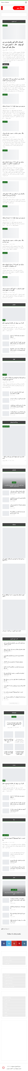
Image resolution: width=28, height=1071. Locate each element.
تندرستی (4, 1031)
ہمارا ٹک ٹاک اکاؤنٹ (9, 980)
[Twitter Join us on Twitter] (9, 943)
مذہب (19, 1044)
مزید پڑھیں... (5, 64)
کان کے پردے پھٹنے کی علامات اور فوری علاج (13, 323)
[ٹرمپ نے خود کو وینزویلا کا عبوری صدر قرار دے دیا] (14, 829)
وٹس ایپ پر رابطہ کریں (9, 986)
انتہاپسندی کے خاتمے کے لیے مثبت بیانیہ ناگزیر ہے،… (19, 740)
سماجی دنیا (7, 1009)
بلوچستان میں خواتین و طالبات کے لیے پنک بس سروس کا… (8, 753)
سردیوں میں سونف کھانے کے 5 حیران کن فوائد (13, 106)
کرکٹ (8, 1055)
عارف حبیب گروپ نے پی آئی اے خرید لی (17, 398)
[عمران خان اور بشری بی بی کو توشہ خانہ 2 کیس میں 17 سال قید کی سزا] (14, 32)
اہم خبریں (5, 25)
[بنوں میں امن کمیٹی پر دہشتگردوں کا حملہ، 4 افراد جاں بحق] (5, 513)
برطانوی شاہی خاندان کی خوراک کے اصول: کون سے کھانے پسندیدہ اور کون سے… (17, 900)
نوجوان (6, 1015)
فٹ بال (10, 1044)
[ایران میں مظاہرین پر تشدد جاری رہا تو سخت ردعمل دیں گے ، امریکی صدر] (5, 868)
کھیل (6, 1012)
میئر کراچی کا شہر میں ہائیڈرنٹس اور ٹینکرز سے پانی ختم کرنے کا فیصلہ (14, 486)
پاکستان (4, 374)
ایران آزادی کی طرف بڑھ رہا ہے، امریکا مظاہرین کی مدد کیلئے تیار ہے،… (17, 854)
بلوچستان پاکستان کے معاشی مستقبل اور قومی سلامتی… (19, 753)
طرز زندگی (19, 1042)
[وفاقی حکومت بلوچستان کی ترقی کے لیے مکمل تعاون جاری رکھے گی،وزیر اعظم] (14, 721)
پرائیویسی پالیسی (8, 960)
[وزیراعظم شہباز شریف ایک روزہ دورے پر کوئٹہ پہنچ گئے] (8, 734)
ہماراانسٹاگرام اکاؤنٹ (9, 977)
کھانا (12, 1055)
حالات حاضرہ (5, 835)
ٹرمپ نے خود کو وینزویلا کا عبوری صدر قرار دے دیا (13, 692)
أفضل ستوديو (10, 1068)
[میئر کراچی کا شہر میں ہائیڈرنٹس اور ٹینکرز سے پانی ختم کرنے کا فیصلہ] (14, 481)
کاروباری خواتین (19, 1052)
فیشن (14, 1044)
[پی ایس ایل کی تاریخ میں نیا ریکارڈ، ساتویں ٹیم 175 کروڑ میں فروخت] (14, 369)
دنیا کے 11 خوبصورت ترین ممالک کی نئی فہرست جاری (14, 893)
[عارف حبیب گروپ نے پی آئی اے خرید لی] (5, 400)
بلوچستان (14, 716)
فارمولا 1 (5, 1044)
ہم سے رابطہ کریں (6, 1057)
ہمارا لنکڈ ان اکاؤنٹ (9, 983)
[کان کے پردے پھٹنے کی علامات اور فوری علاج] (14, 314)
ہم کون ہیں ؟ (15, 1057)
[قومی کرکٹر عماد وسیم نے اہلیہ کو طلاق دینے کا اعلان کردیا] (5, 393)
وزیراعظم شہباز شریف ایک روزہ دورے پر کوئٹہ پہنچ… (8, 740)
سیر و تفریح (21, 1039)
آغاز (13, 1026)
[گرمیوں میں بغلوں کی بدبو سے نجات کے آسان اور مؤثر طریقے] (5, 811)
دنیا (8, 1036)
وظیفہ (4, 1049)
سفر (6, 1006)
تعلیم (20, 1028)
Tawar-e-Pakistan (5, 2)
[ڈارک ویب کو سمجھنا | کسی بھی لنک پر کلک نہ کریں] (14, 441)
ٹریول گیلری (10, 1049)
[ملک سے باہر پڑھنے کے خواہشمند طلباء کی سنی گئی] (5, 922)
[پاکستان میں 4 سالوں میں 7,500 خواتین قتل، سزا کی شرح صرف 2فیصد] (10, 71)
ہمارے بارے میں (8, 957)
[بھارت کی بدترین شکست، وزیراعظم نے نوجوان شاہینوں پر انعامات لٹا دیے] (5, 407)
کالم (4, 1055)
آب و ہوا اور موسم (6, 1026)
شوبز (10, 1042)
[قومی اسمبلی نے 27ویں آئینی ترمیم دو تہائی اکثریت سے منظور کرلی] (10, 281)
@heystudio (17, 934)
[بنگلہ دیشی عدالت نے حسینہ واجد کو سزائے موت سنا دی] (10, 126)
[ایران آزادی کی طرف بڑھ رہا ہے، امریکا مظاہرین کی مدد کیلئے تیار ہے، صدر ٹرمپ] (5, 854)
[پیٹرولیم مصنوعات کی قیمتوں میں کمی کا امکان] (5, 506)
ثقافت (21, 1031)
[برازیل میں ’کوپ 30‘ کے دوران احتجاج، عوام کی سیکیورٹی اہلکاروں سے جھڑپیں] (10, 155)
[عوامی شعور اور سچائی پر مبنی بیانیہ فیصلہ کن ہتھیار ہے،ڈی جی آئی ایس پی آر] (5, 493)
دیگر (12, 1036)
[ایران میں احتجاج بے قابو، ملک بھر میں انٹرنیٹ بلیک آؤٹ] (5, 862)
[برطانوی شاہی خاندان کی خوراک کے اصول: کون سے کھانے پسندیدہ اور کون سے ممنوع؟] (5, 900)
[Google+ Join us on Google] (14, 943)
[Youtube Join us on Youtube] (19, 943)
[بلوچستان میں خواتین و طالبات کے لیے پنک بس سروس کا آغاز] (8, 747)
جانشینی (4, 1034)
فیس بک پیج (7, 974)
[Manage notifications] (3, 1067)
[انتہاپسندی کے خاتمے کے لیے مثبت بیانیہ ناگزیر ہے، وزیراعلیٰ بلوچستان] (19, 734)
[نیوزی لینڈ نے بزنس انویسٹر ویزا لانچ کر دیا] (5, 908)
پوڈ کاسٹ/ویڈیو (6, 426)
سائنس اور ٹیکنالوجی (19, 1036)
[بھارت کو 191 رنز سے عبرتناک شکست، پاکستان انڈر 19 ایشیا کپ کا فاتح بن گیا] (5, 413)
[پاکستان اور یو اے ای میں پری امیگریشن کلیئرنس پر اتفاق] (5, 499)
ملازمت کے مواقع (13, 1047)
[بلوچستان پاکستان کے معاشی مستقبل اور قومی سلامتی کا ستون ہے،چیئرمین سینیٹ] (19, 747)
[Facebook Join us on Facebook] (4, 943)
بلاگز (4, 320)
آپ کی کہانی (18, 1026)
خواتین (6, 1003)
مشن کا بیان (5, 1047)
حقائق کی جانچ (18, 1034)
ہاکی (20, 1055)
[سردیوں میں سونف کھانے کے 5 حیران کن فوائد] (10, 99)
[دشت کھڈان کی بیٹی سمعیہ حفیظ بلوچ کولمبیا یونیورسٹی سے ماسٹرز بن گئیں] (5, 350)
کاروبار (12, 1052)
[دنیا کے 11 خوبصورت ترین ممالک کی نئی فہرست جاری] (14, 888)
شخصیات (5, 1042)
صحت (14, 1042)
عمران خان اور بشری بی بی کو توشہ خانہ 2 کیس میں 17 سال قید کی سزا (13, 44)
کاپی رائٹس (7, 963)
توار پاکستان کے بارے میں (13, 1031)
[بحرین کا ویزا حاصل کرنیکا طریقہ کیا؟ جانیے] (5, 915)
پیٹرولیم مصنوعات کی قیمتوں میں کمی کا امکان (13, 661)
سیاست (14, 1039)
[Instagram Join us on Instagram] (24, 943)
